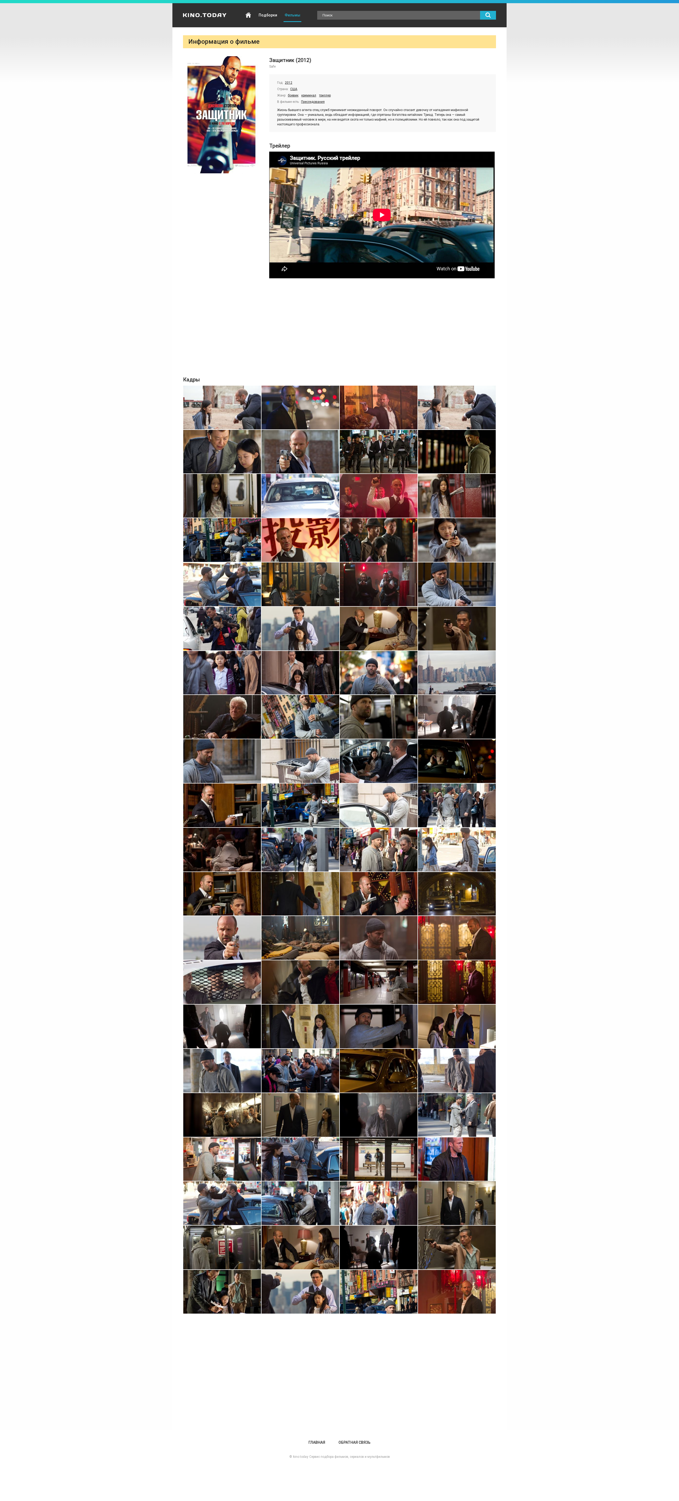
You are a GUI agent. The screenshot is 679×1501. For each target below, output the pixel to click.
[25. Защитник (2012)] (222, 673)
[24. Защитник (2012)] (457, 628)
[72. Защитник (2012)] (457, 1159)
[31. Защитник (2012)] (378, 717)
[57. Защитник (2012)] (222, 1026)
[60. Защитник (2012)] (457, 1026)
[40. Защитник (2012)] (457, 805)
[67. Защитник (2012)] (378, 1115)
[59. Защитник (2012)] (378, 1026)
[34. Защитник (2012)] (300, 761)
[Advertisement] (339, 329)
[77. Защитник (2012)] (222, 1247)
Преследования (313, 102)
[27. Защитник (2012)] (378, 673)
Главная (248, 15)
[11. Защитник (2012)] (378, 496)
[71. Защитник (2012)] (378, 1159)
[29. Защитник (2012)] (222, 717)
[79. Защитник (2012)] (378, 1247)
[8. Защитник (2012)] (457, 452)
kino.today (300, 1457)
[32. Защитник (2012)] (457, 717)
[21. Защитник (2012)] (222, 628)
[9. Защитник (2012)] (222, 496)
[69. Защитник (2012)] (222, 1159)
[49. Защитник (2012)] (222, 938)
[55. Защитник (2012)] (378, 982)
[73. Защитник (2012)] (222, 1203)
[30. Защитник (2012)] (300, 717)
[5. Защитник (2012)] (222, 452)
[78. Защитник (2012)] (300, 1247)
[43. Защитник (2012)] (378, 849)
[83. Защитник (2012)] (378, 1292)
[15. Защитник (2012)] (378, 540)
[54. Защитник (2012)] (300, 982)
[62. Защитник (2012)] (300, 1071)
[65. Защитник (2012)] (222, 1115)
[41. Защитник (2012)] (222, 849)
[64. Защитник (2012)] (457, 1071)
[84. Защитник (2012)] (457, 1292)
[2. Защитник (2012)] (300, 407)
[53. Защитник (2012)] (222, 982)
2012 (288, 83)
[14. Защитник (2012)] (300, 540)
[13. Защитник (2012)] (222, 540)
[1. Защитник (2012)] (222, 407)
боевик (293, 95)
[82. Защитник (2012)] (300, 1292)
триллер (325, 95)
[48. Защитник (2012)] (457, 894)
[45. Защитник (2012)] (222, 894)
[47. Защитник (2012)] (378, 894)
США (293, 89)
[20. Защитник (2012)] (457, 584)
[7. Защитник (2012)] (378, 452)
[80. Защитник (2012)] (457, 1247)
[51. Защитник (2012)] (378, 938)
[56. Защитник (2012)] (457, 982)
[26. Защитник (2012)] (300, 673)
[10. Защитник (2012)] (300, 496)
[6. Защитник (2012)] (300, 452)
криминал (308, 95)
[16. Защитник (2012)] (457, 540)
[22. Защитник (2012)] (300, 628)
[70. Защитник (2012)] (300, 1159)
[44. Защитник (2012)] (457, 849)
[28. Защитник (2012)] (457, 673)
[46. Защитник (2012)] (300, 894)
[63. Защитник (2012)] (378, 1071)
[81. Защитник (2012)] (222, 1292)
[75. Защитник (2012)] (378, 1203)
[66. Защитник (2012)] (300, 1115)
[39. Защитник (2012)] (378, 805)
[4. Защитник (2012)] (457, 407)
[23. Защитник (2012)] (378, 628)
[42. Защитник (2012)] (300, 849)
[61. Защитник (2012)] (222, 1071)
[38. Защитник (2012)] (300, 805)
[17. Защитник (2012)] (222, 584)
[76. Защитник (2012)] (457, 1203)
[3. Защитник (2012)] (378, 407)
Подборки (268, 15)
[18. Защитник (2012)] (300, 584)
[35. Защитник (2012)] (378, 761)
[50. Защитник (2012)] (300, 938)
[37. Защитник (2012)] (222, 805)
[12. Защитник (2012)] (457, 496)
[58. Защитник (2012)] (300, 1026)
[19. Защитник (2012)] (378, 584)
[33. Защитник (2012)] (222, 761)
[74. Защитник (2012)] (300, 1203)
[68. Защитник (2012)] (457, 1115)
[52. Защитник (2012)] (457, 938)
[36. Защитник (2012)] (457, 761)
